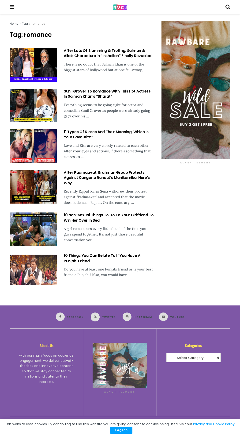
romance (38, 24)
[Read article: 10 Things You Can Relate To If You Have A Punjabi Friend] (33, 270)
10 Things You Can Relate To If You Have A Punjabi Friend (102, 258)
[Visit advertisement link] (195, 90)
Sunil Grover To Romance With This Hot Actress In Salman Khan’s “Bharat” (107, 94)
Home (14, 24)
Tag (25, 24)
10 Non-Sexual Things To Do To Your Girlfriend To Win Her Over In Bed (109, 217)
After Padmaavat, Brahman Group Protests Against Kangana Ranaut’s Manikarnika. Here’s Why (107, 178)
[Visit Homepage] (120, 7)
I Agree (121, 430)
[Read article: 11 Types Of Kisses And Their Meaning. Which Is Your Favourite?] (33, 146)
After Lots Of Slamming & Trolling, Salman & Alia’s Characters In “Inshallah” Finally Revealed (107, 53)
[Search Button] (227, 7)
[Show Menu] (12, 7)
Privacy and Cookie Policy (214, 424)
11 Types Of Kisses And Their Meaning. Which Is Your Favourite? (106, 134)
